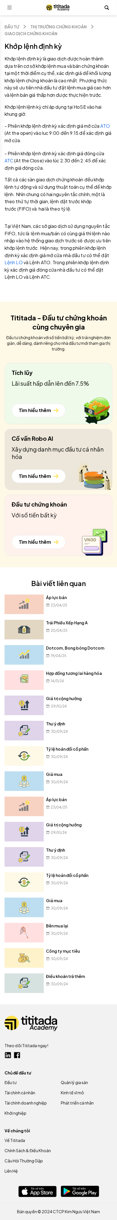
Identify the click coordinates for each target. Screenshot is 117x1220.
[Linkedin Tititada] (8, 1055)
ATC (9, 160)
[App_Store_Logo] (37, 1191)
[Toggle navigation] (10, 8)
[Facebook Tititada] (17, 1055)
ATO (105, 126)
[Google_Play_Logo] (80, 1191)
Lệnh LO (14, 262)
